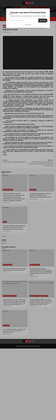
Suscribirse (43, 20)
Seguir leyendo (28, 24)
